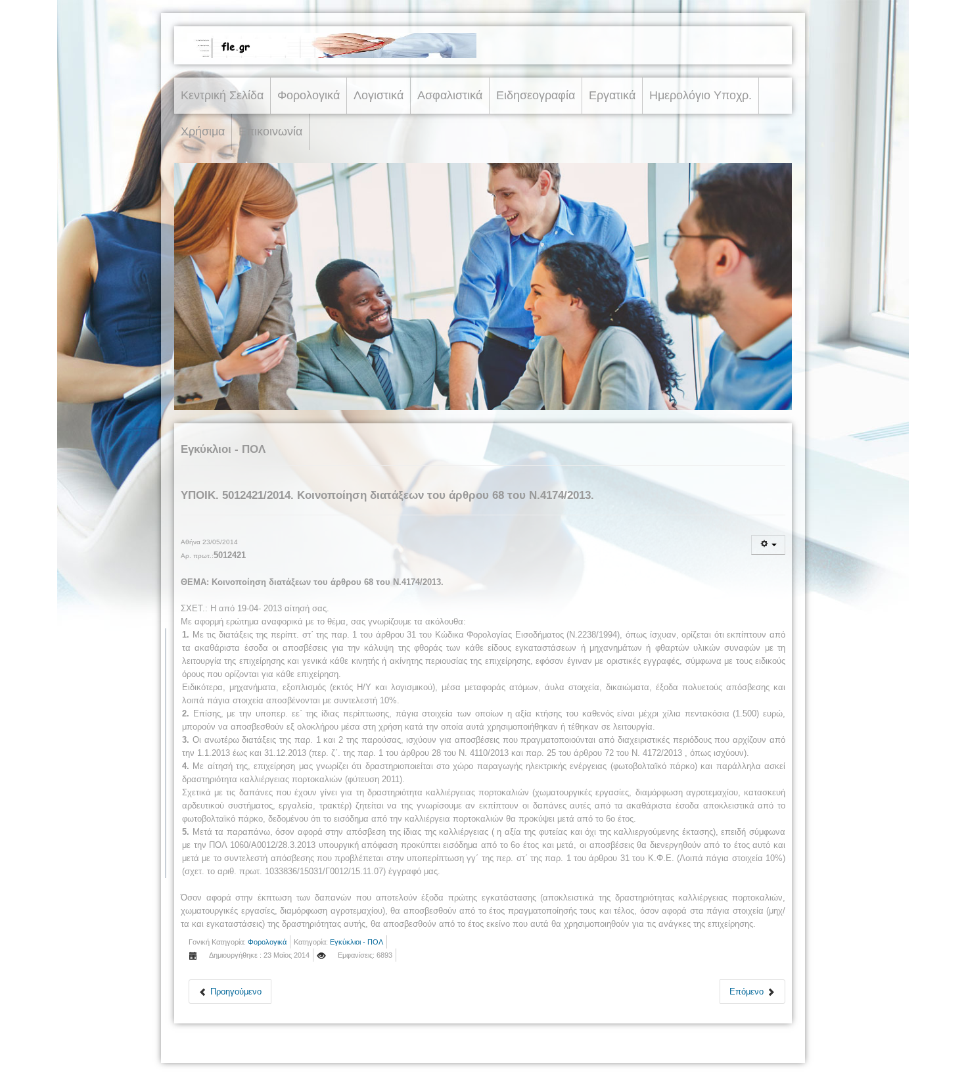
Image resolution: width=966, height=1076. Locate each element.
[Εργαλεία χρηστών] (768, 545)
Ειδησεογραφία (535, 95)
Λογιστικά (378, 95)
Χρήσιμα (203, 131)
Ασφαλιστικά (449, 95)
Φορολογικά (308, 95)
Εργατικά (612, 95)
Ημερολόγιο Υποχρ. (700, 95)
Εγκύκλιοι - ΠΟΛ (356, 942)
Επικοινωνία (270, 131)
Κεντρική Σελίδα (222, 95)
